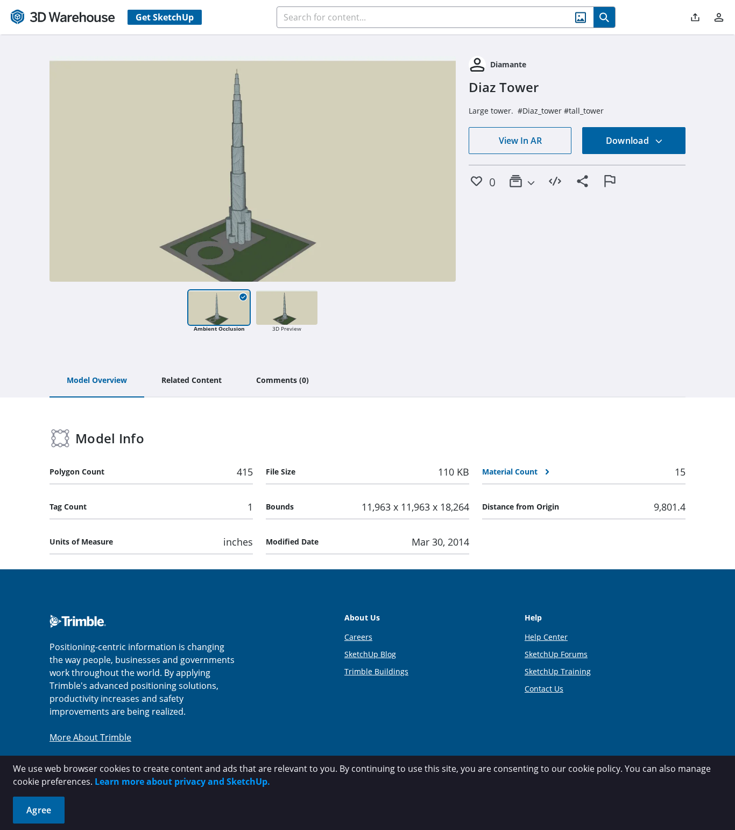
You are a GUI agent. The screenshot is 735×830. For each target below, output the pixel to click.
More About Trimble (90, 737)
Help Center (546, 637)
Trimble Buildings (376, 671)
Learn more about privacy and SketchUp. (182, 781)
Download (628, 141)
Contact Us (544, 688)
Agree (38, 810)
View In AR (520, 141)
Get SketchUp (165, 17)
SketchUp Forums (556, 654)
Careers (358, 637)
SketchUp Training (558, 671)
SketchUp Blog (370, 654)
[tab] (97, 380)
